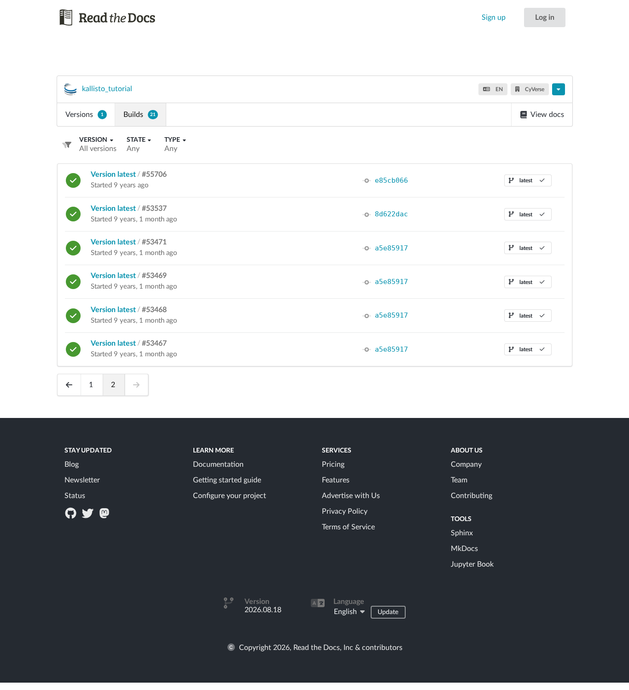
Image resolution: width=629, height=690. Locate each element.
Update (388, 612)
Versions (84, 114)
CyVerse (534, 89)
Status (74, 495)
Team (459, 480)
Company (466, 464)
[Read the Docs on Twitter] (88, 512)
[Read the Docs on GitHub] (71, 512)
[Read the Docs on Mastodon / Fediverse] (105, 512)
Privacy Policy (344, 511)
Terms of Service (348, 527)
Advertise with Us (351, 495)
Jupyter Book (472, 564)
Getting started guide (227, 480)
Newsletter (82, 480)
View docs (547, 114)
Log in (544, 17)
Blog (71, 464)
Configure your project (229, 495)
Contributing (471, 495)
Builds (139, 114)
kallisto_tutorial (107, 89)
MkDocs (464, 548)
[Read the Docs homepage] (116, 17)
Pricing (333, 464)
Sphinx (462, 533)
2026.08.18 (263, 610)
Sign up (494, 17)
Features (335, 480)
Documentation (218, 464)
